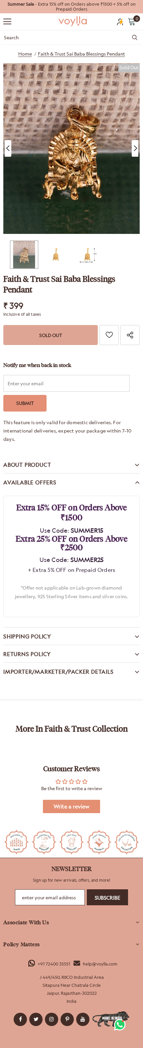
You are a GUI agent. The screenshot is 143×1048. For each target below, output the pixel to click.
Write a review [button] (71, 806)
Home (25, 54)
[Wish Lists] (109, 335)
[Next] (135, 148)
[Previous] (8, 148)
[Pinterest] (67, 1019)
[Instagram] (51, 1019)
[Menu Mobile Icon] (7, 22)
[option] (71, 6)
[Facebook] (20, 1019)
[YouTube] (82, 1019)
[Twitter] (36, 1019)
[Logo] (73, 21)
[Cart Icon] (132, 21)
